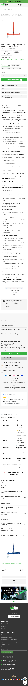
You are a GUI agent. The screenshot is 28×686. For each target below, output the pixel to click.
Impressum (4, 634)
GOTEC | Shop (18, 683)
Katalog (3, 628)
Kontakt (3, 647)
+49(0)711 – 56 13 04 (8, 656)
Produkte (7, 14)
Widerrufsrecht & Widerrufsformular (9, 639)
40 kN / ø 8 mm (15, 65)
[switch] (25, 683)
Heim (2, 14)
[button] (26, 5)
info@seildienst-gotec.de (9, 664)
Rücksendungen (5, 649)
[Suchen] (25, 9)
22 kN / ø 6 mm (6, 65)
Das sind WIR (4, 623)
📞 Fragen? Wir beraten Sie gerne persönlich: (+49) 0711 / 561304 (14, 358)
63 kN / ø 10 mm (6, 68)
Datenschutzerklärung (6, 637)
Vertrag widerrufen (7, 652)
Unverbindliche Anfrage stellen (11, 353)
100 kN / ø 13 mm (16, 68)
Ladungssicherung (15, 14)
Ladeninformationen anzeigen (14, 308)
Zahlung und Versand (6, 644)
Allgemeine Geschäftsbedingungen (9, 642)
